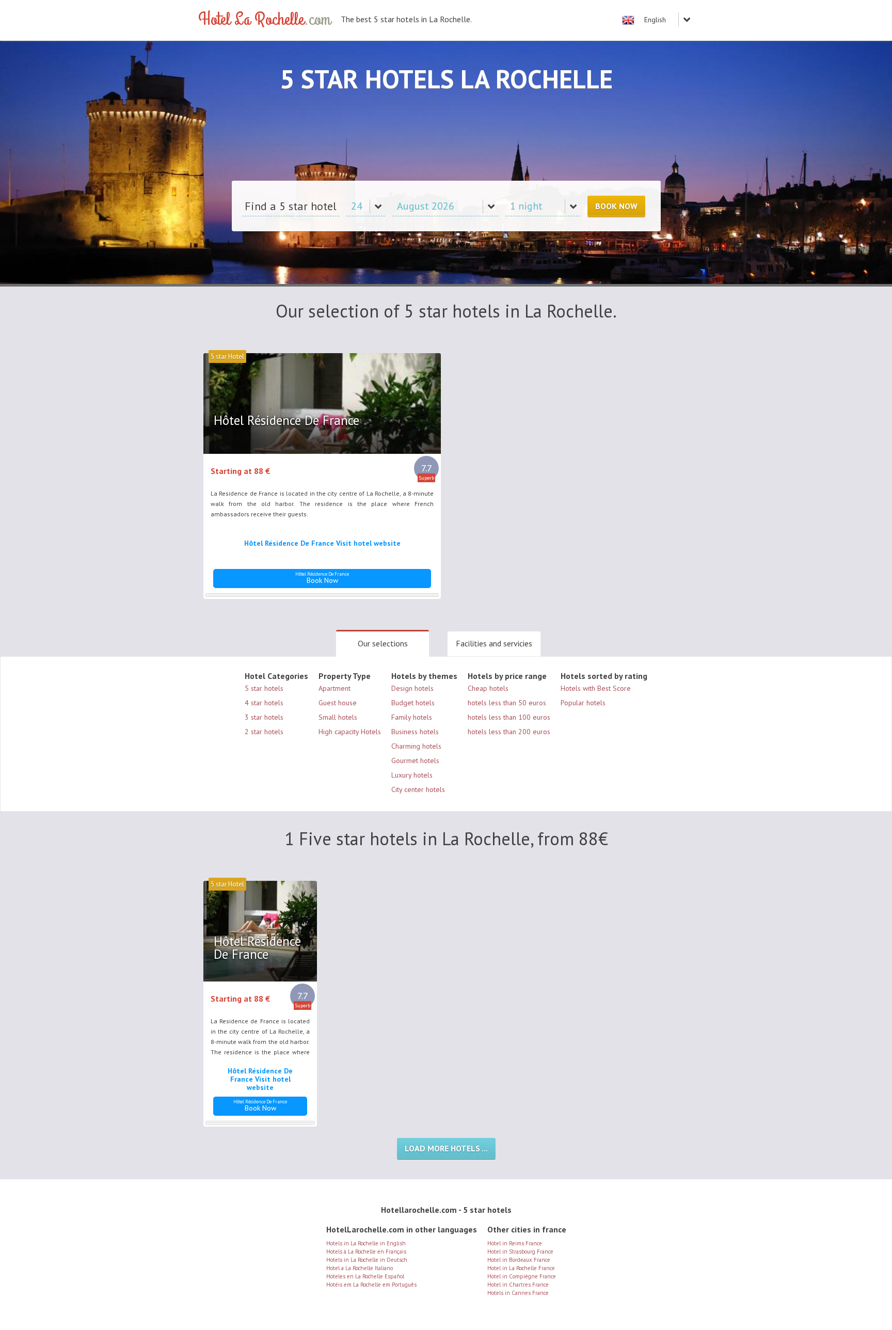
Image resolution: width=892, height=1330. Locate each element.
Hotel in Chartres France (518, 1284)
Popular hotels (583, 702)
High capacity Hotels (349, 731)
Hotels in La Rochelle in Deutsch (366, 1259)
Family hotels (411, 717)
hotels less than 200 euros (509, 731)
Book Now (616, 206)
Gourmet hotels (415, 760)
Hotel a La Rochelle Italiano (359, 1268)
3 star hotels (264, 717)
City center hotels (418, 789)
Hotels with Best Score (596, 688)
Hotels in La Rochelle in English (366, 1243)
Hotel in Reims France (514, 1243)
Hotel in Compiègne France (521, 1276)
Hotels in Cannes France (518, 1292)
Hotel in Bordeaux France (518, 1259)
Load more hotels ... (446, 1148)
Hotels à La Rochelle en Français (366, 1251)
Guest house (337, 702)
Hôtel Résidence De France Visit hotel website (322, 543)
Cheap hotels (488, 688)
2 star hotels (264, 731)
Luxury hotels (412, 775)
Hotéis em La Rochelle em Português (371, 1284)
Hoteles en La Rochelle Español (365, 1276)
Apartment (334, 688)
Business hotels (415, 731)
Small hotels (337, 717)
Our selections (383, 643)
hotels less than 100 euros (509, 717)
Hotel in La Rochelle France (521, 1268)
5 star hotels (264, 688)
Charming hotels (416, 746)
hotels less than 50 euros (507, 702)
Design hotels (412, 688)
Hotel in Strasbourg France (520, 1251)
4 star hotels (264, 702)
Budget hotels (413, 702)
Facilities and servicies (494, 643)
